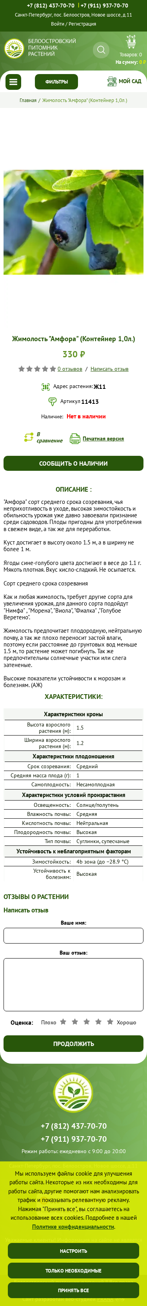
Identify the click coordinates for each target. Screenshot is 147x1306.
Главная (28, 100)
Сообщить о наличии (73, 463)
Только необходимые (73, 1270)
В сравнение (49, 437)
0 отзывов (70, 369)
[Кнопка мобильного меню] (13, 82)
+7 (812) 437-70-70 (50, 5)
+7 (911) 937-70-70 (104, 5)
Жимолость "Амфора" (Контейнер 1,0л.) (84, 100)
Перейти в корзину (131, 51)
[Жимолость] (73, 120)
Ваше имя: (73, 923)
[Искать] (101, 50)
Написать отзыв (110, 369)
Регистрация (82, 23)
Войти (57, 23)
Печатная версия (103, 438)
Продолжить (73, 1044)
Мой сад (130, 81)
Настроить (73, 1251)
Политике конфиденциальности (73, 1226)
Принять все (73, 1290)
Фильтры (56, 81)
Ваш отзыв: (73, 952)
